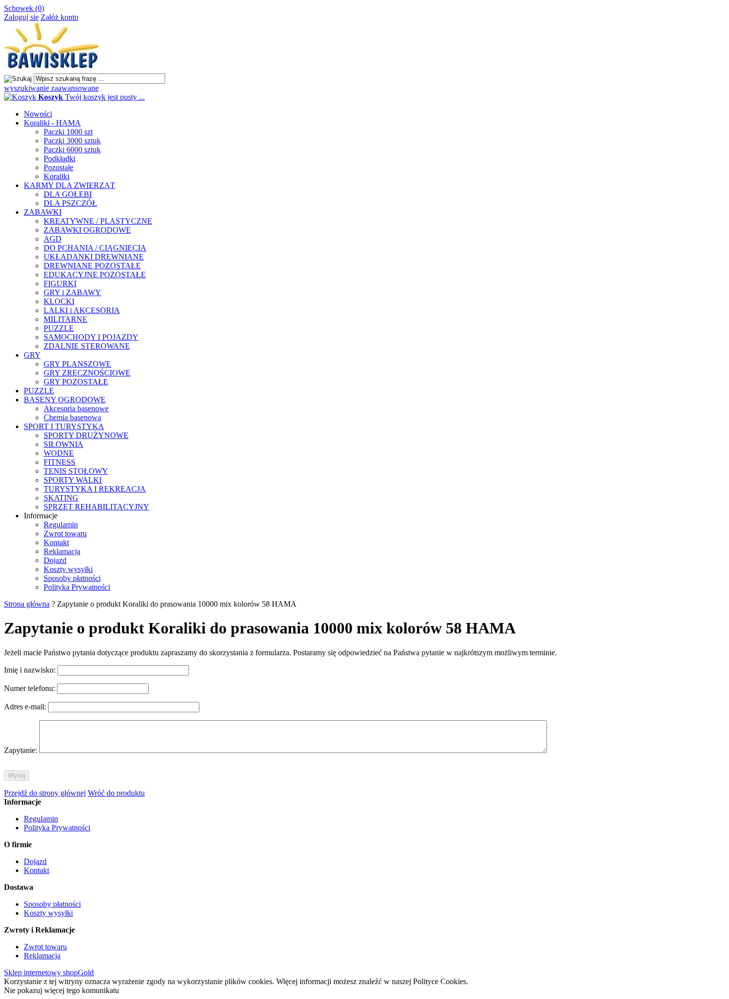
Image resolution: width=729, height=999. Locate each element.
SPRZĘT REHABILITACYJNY (96, 506)
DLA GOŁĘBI (68, 194)
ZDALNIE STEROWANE (87, 346)
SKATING (61, 498)
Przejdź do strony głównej (45, 793)
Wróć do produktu (116, 793)
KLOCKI (59, 301)
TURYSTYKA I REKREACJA (95, 489)
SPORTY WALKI (73, 480)
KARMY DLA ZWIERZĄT (69, 185)
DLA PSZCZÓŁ (70, 203)
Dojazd (55, 560)
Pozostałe (58, 167)
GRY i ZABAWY (72, 292)
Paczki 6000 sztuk (72, 149)
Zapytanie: (21, 750)
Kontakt (56, 542)
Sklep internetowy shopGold (49, 972)
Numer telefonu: (30, 688)
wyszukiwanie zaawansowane (51, 88)
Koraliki (56, 176)
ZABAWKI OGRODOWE (87, 230)
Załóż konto (59, 17)
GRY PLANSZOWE (77, 364)
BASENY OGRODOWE (65, 399)
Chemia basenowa (72, 417)
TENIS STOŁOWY (76, 471)
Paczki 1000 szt (68, 131)
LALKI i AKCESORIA (82, 310)
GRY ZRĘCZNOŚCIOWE (87, 373)
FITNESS (59, 462)
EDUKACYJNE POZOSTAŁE (95, 274)
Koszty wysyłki (68, 569)
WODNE (59, 453)
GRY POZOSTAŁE (76, 381)
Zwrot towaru (65, 533)
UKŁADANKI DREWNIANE (94, 256)
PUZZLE (59, 328)
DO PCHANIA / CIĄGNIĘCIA (95, 248)
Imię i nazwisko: (31, 670)
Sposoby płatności (72, 578)
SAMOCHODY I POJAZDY (91, 337)
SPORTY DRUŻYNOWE (86, 435)
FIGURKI (60, 283)
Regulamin (61, 524)
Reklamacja (62, 551)
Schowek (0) (24, 8)
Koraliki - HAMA (52, 123)
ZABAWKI (42, 212)
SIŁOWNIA (63, 444)
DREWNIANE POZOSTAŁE (92, 265)
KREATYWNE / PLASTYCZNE (98, 221)
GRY (32, 355)
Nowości (38, 114)
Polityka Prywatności (77, 587)
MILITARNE (65, 319)
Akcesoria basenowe (76, 408)
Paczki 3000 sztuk (72, 140)
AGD (52, 239)
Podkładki (59, 158)
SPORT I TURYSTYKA (64, 426)
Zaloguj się (21, 17)
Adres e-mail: (26, 706)
